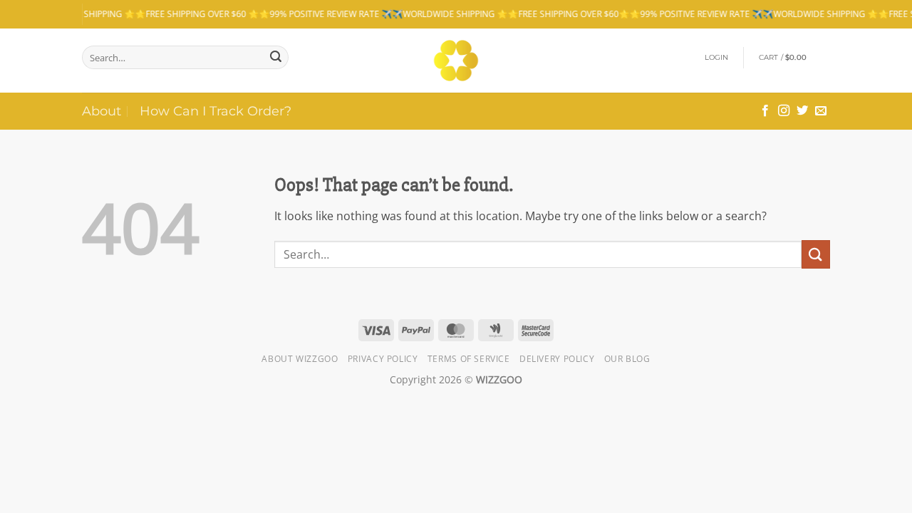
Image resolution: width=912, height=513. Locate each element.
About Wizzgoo (299, 359)
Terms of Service (469, 359)
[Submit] (276, 58)
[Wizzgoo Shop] (456, 60)
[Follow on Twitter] (802, 111)
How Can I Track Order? (215, 110)
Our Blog (627, 359)
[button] (717, 57)
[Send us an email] (820, 111)
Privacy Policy (383, 359)
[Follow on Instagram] (783, 111)
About (101, 110)
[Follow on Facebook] (765, 111)
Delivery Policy (556, 359)
